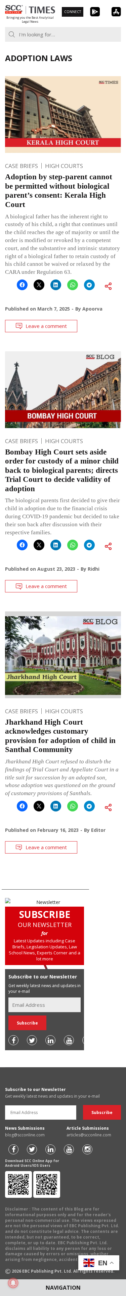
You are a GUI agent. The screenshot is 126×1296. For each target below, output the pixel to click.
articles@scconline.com (89, 1135)
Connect (72, 11)
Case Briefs (21, 166)
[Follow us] (13, 1040)
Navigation (63, 1287)
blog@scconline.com (25, 1135)
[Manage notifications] (13, 1283)
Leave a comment (46, 326)
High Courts (64, 166)
